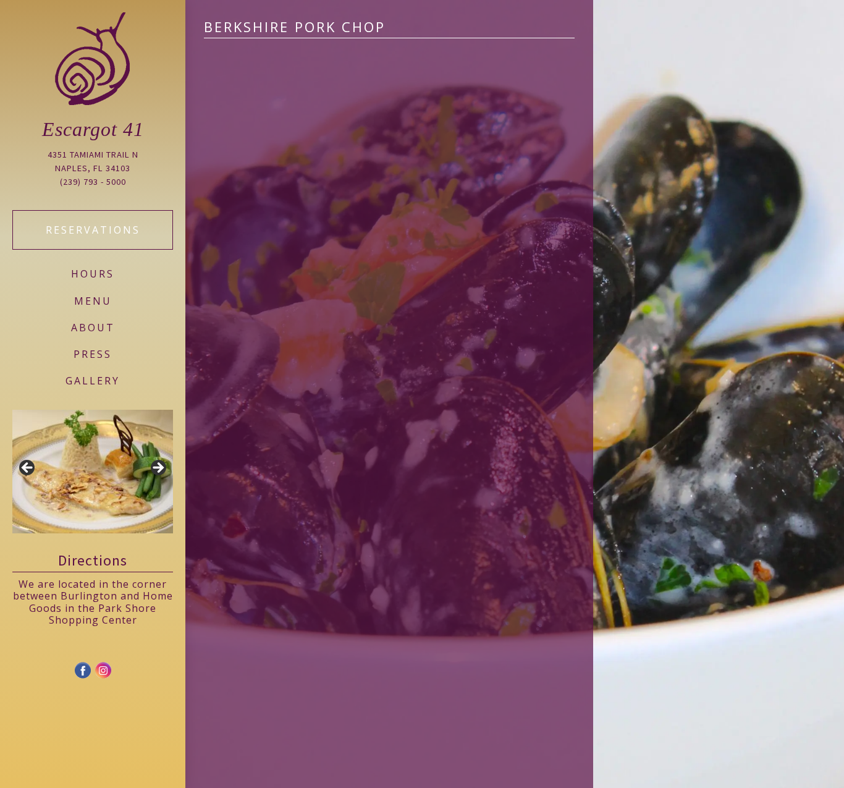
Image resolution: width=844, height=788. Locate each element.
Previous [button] (28, 468)
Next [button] (157, 468)
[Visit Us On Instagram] (103, 676)
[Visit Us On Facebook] (82, 676)
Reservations (93, 230)
